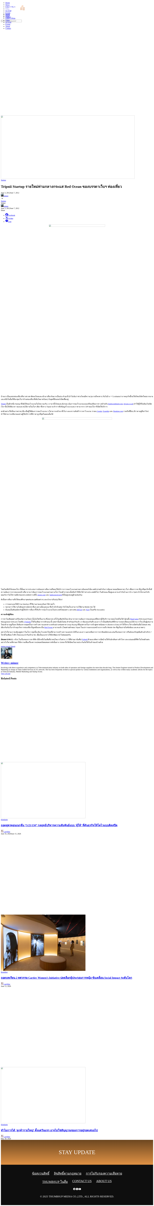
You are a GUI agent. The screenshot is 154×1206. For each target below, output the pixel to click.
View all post (5, 674)
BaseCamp (134, 619)
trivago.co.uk (128, 404)
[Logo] (16, 10)
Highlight (4, 820)
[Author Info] (6, 658)
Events (7, 24)
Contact (8, 28)
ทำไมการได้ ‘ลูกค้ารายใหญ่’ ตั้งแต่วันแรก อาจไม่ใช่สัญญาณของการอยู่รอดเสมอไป (49, 1130)
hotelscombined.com (115, 404)
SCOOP (8, 22)
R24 (87, 610)
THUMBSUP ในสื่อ (55, 1181)
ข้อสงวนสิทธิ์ (40, 1173)
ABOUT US (104, 1181)
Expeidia (106, 411)
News (7, 16)
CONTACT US (82, 1181)
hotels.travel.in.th (56, 595)
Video (7, 20)
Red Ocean (48, 627)
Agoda (99, 411)
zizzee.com (41, 595)
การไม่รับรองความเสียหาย (104, 1173)
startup (3, 646)
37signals (27, 622)
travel (8, 646)
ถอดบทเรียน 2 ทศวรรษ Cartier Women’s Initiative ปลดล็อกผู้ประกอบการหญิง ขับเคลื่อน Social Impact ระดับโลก (66, 977)
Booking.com (118, 411)
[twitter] (150, 3)
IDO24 (79, 610)
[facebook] (147, 3)
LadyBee (7, 832)
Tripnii (3, 404)
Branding (4, 972)
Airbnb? (85, 639)
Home (7, 14)
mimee (6, 196)
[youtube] (152, 3)
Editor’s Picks (10, 18)
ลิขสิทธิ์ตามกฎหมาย (67, 1173)
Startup (3, 180)
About (7, 26)
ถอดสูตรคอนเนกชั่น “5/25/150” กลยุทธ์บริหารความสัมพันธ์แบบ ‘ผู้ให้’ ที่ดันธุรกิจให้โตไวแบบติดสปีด (59, 825)
